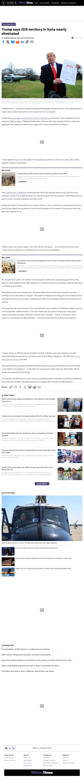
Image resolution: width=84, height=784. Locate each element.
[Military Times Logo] (26, 3)
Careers (65, 760)
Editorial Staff (47, 765)
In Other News (8, 395)
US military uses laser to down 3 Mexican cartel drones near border (28, 671)
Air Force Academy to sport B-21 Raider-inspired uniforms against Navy (36, 548)
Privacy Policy (9, 757)
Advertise (46, 757)
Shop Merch (28, 765)
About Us (65, 757)
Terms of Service (9, 760)
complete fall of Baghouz (16, 192)
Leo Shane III (23, 181)
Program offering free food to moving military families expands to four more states (29, 451)
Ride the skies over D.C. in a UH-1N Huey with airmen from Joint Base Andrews (29, 543)
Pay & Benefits (45, 3)
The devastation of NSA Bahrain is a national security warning (26, 649)
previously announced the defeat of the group (30, 118)
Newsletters (28, 760)
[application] (42, 518)
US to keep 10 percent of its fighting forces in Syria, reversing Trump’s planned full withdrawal (49, 261)
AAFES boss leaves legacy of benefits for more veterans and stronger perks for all (28, 400)
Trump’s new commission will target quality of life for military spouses (28, 416)
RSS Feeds (27, 763)
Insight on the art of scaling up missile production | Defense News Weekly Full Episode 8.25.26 (43, 568)
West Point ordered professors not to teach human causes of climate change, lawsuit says (37, 660)
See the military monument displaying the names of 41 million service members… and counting (43, 558)
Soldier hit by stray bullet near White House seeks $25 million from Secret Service (27, 468)
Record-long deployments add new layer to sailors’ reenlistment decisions (30, 665)
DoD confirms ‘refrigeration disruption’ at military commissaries (26, 654)
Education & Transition (68, 3)
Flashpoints (55, 3)
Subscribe (27, 757)
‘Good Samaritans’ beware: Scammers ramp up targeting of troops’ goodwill (27, 434)
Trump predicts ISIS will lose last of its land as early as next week (42, 173)
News (36, 3)
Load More (42, 483)
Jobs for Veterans (68, 763)
